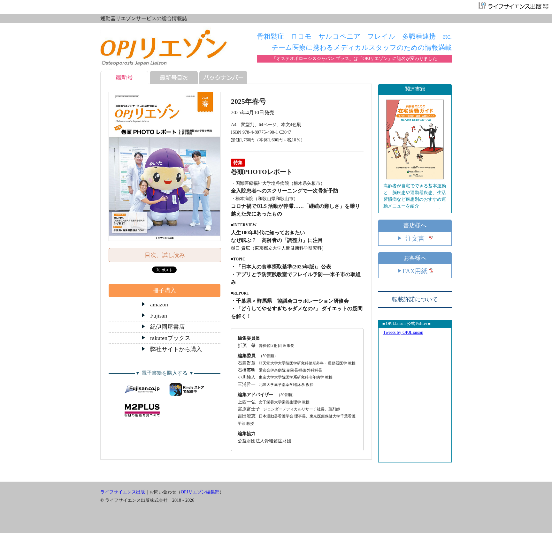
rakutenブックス (170, 338)
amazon (159, 304)
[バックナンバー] (224, 77)
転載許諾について (415, 299)
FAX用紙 (414, 270)
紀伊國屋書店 (167, 327)
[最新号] (125, 77)
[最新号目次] (175, 77)
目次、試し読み (165, 255)
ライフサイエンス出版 (122, 492)
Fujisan (158, 316)
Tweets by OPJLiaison (403, 332)
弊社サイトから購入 (176, 349)
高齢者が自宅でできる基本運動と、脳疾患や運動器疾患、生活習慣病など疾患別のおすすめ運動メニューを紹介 (414, 196)
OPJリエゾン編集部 (200, 492)
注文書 (415, 238)
